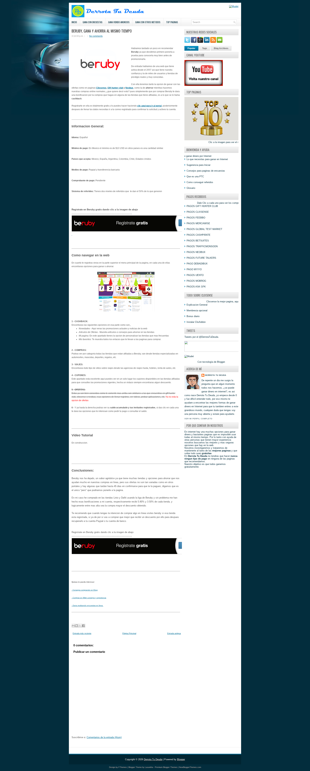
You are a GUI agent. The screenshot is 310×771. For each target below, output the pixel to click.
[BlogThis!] (76, 625)
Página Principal (129, 633)
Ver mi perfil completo (198, 419)
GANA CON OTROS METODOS (147, 22)
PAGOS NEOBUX (196, 252)
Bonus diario (193, 316)
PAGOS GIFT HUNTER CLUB (202, 206)
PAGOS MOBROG (196, 281)
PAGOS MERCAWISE (198, 223)
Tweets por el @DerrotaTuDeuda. (201, 337)
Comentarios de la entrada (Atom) (104, 737)
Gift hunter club (115, 88)
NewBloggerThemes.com (190, 767)
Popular (191, 48)
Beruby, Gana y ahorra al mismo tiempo (102, 31)
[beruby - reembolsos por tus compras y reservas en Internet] (137, 553)
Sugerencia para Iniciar (198, 165)
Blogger (221, 362)
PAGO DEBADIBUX (197, 263)
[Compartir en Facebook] (83, 625)
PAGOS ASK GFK (196, 286)
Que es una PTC (195, 176)
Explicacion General (197, 304)
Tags (204, 48)
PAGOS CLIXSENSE (198, 212)
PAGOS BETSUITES (198, 240)
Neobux (129, 88)
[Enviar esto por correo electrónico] (73, 625)
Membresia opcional (197, 310)
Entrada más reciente (82, 633)
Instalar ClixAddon (196, 322)
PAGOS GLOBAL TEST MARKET (204, 229)
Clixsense (101, 88)
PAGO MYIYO (194, 269)
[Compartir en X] (80, 625)
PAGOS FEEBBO (196, 217)
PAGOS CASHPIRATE (198, 235)
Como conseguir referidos (200, 182)
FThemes (122, 767)
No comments (96, 36)
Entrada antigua (174, 633)
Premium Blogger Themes (166, 767)
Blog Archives (221, 48)
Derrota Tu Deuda (215, 375)
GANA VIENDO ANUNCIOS (119, 22)
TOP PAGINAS (172, 22)
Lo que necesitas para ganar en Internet (207, 159)
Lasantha (149, 767)
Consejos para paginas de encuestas (206, 170)
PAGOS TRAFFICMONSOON (202, 246)
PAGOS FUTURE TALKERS (201, 258)
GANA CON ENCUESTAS (92, 22)
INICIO (74, 22)
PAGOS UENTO (195, 275)
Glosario (191, 188)
